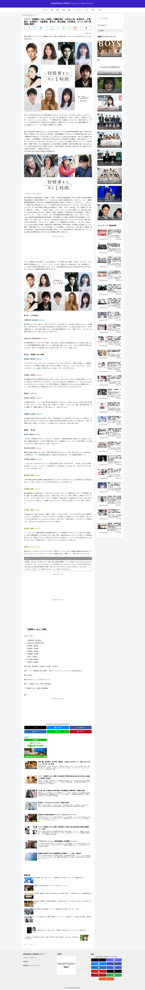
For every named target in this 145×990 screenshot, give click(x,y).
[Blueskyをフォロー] (98, 963)
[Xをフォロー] (98, 959)
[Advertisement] (58, 248)
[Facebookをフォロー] (114, 963)
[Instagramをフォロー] (114, 967)
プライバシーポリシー (30, 957)
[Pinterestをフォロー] (98, 975)
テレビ (27, 694)
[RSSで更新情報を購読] (106, 978)
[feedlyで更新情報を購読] (114, 975)
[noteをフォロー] (114, 971)
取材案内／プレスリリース (31, 965)
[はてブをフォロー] (98, 967)
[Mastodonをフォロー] (114, 959)
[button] (86, 28)
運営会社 (26, 961)
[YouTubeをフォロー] (98, 971)
